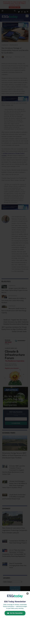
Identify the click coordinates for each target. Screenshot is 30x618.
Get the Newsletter (16, 613)
